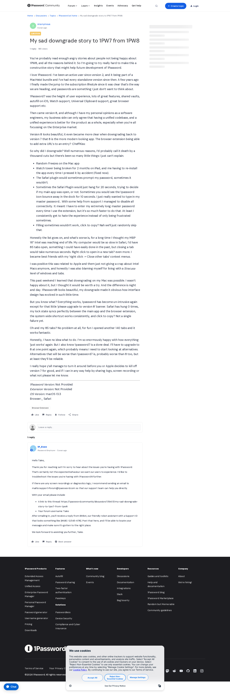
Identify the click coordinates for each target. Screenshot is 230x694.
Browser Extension (40, 408)
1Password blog (156, 592)
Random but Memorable (161, 604)
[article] (85, 494)
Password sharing (65, 582)
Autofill (59, 576)
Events (110, 5)
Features (60, 568)
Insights (98, 5)
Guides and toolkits (158, 576)
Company (183, 568)
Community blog (95, 576)
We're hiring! (185, 582)
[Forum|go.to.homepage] (43, 6)
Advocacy (123, 5)
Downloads (31, 630)
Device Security (63, 618)
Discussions (41, 15)
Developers (123, 568)
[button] (175, 6)
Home (30, 15)
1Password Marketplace (161, 598)
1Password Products (36, 568)
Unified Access (32, 586)
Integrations (124, 588)
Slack (120, 594)
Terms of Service (34, 668)
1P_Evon (42, 446)
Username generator (36, 618)
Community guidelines (160, 610)
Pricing (28, 624)
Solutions (60, 604)
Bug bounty (123, 600)
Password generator (36, 612)
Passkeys (60, 598)
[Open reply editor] (85, 427)
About (181, 576)
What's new (92, 568)
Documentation (125, 582)
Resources (153, 568)
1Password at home (68, 15)
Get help (136, 5)
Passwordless (62, 612)
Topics (53, 15)
